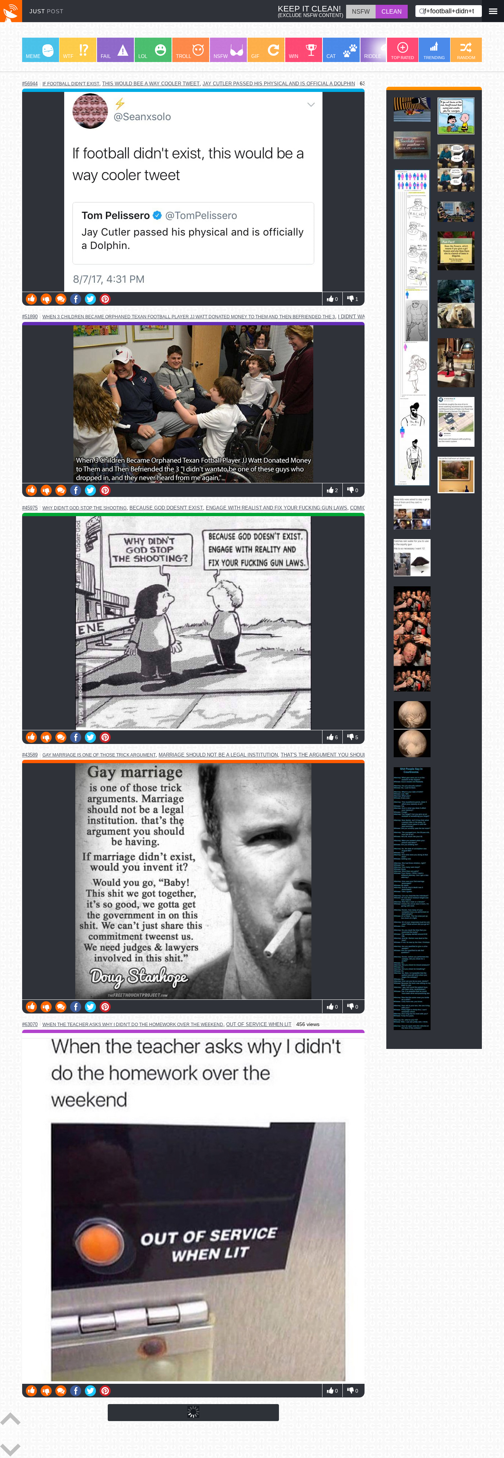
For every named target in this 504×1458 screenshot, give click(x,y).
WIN (293, 56)
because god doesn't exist (166, 508)
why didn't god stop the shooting (84, 508)
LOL (142, 56)
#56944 (30, 83)
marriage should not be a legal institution (218, 755)
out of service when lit (258, 1024)
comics (359, 508)
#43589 (30, 755)
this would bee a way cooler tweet (151, 83)
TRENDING (434, 57)
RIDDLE (373, 56)
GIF (255, 56)
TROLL (183, 56)
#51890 (30, 316)
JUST (46, 11)
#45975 (30, 508)
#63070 (30, 1024)
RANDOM (466, 57)
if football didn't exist (70, 83)
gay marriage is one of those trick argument (99, 755)
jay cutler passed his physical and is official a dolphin (279, 83)
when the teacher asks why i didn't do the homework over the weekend (132, 1024)
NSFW (221, 56)
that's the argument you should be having (339, 755)
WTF (68, 56)
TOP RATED (402, 57)
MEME (33, 56)
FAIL (106, 56)
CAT (331, 56)
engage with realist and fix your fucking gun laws (276, 508)
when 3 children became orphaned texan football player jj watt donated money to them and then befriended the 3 (188, 316)
